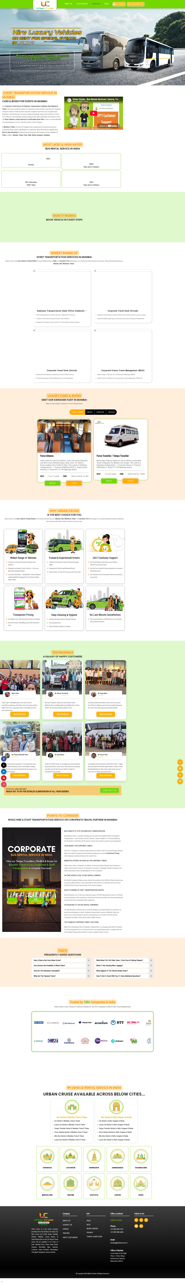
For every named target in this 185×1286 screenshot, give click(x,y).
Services (96, 4)
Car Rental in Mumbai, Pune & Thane (67, 1114)
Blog (88, 1217)
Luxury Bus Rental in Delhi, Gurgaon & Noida (114, 1132)
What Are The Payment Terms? (45, 969)
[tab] (77, 412)
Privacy (90, 1225)
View (76, 482)
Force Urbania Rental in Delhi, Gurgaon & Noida (115, 1125)
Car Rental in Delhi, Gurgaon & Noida (111, 1114)
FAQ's (89, 1213)
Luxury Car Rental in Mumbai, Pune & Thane (69, 1117)
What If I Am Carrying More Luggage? (109, 958)
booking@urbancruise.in (119, 1235)
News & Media (92, 1221)
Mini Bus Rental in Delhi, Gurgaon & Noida (113, 1129)
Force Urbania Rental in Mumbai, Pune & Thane (70, 1125)
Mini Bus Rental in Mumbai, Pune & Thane (69, 1129)
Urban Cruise (91, 1266)
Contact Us (106, 783)
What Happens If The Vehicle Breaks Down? (112, 963)
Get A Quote (120, 4)
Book (57, 482)
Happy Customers (70, 1230)
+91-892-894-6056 (116, 1225)
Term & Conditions (94, 1229)
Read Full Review (19, 706)
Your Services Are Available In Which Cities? (49, 958)
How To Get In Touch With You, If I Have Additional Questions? (118, 969)
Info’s (106, 4)
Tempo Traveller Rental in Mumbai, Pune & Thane (71, 1121)
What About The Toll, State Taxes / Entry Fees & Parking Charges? (119, 953)
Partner (66, 1226)
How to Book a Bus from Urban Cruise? (47, 953)
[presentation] (77, 412)
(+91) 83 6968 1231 (137, 4)
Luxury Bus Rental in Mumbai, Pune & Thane (69, 1132)
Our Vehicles (82, 4)
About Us (68, 4)
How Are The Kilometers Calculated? (47, 963)
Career (66, 1222)
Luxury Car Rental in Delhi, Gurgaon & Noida (114, 1117)
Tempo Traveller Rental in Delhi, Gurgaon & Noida (116, 1121)
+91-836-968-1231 (116, 1222)
